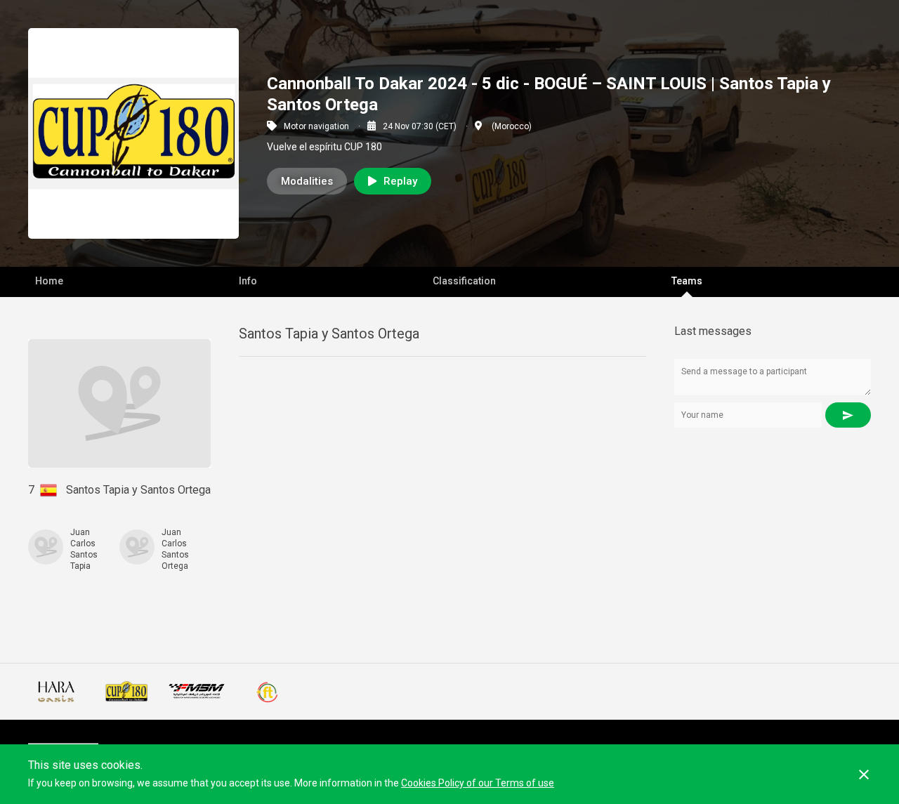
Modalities (307, 181)
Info (248, 280)
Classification (464, 280)
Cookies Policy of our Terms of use (477, 783)
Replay (400, 181)
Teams (686, 280)
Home (49, 280)
